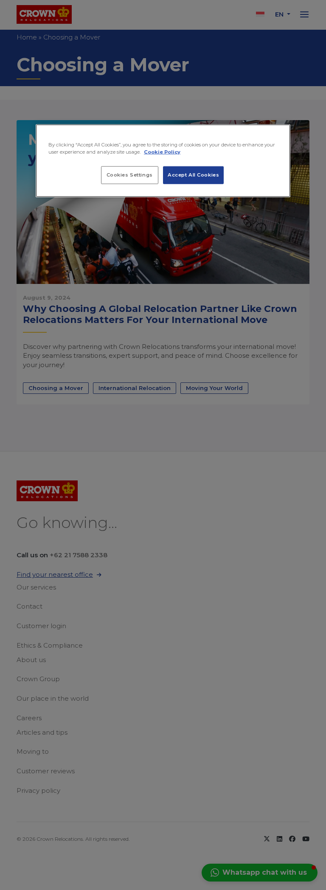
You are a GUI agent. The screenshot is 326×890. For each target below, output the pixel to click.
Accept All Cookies (193, 174)
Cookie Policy (162, 151)
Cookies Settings (130, 174)
